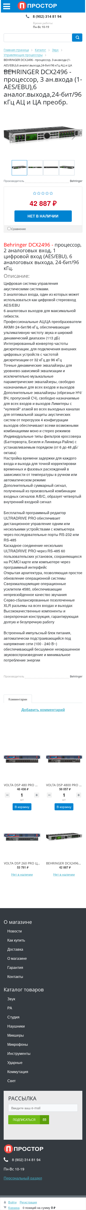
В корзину (22, 806)
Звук (11, 998)
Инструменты (19, 1053)
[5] (51, 192)
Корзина (13, 1207)
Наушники (16, 1026)
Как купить (16, 940)
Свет (11, 1080)
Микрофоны (17, 1044)
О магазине (17, 958)
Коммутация (17, 1071)
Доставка (15, 949)
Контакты (15, 976)
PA (9, 1007)
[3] (43, 192)
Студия (13, 1017)
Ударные (14, 1062)
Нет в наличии (43, 216)
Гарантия (15, 967)
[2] (39, 192)
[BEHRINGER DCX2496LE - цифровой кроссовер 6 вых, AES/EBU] (64, 837)
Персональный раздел (23, 1178)
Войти (12, 1202)
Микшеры (15, 1035)
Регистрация (28, 1202)
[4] (47, 192)
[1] (34, 192)
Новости (14, 931)
